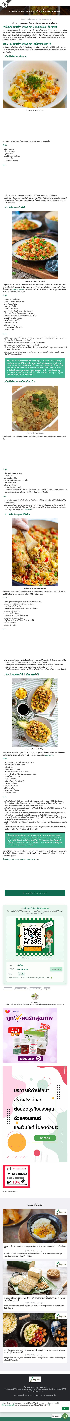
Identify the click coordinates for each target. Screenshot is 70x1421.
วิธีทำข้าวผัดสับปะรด (35, 989)
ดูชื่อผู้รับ (21, 974)
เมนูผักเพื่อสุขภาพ (17, 289)
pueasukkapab (8, 989)
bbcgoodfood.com (33, 859)
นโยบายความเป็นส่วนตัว (8, 1405)
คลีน (36, 1251)
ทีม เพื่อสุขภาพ (33, 19)
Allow (65, 1409)
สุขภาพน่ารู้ (43, 1395)
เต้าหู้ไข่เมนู (28, 510)
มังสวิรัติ (41, 19)
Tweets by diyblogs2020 (10, 1192)
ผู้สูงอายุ (16, 1395)
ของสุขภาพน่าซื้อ (51, 1395)
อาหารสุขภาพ (47, 19)
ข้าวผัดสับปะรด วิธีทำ (20, 989)
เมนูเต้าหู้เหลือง (49, 755)
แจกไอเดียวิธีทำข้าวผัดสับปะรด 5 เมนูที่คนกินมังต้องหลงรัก (35, 10)
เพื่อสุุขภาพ (47, 989)
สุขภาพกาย (28, 1395)
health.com (22, 859)
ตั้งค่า (49, 1405)
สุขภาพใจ (21, 1395)
